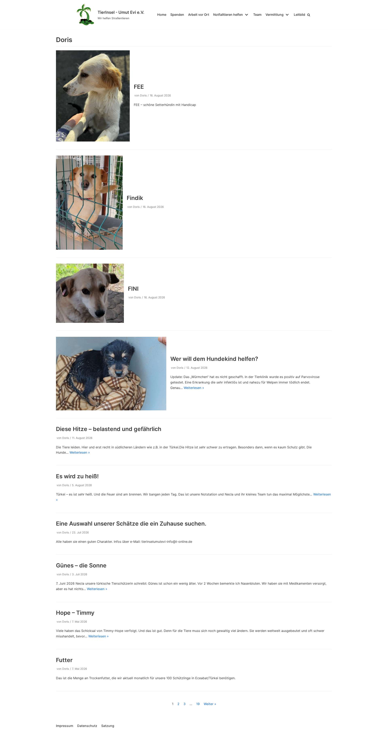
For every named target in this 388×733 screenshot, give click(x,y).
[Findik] (89, 248)
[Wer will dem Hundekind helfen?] (111, 409)
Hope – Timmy (75, 612)
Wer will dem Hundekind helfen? (214, 358)
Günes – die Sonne (81, 565)
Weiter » (210, 704)
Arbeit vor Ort (198, 15)
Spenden (177, 15)
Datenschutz (87, 726)
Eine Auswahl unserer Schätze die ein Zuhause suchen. (131, 523)
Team (257, 15)
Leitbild (299, 15)
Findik (135, 197)
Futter (64, 660)
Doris (143, 95)
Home (161, 15)
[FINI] (90, 322)
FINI (133, 288)
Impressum (64, 726)
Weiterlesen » (194, 388)
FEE (139, 86)
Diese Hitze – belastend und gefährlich (108, 429)
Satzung (107, 726)
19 (198, 704)
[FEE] (93, 140)
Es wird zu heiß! (77, 476)
